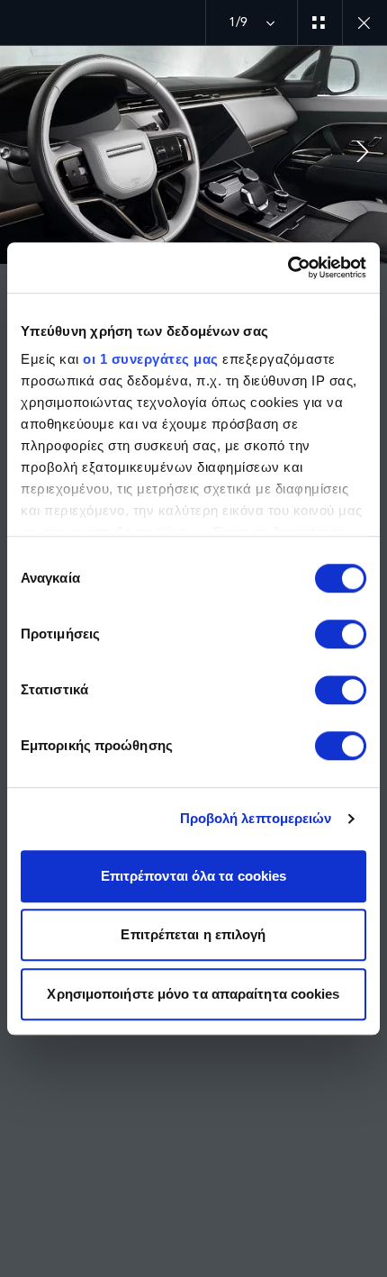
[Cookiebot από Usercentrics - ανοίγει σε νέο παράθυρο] (287, 267)
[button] (362, 154)
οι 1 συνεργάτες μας (151, 359)
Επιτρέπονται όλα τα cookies (194, 875)
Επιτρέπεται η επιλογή (193, 934)
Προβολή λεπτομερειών (256, 818)
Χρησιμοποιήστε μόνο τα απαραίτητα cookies (193, 993)
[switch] (340, 634)
